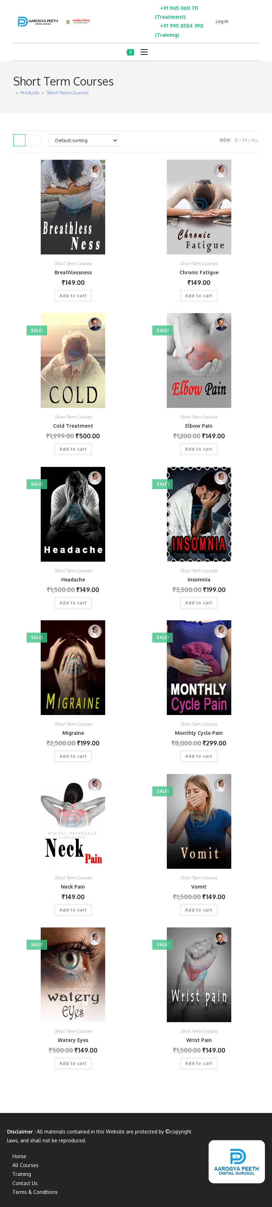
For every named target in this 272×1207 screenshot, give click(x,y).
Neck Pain (73, 887)
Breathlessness (73, 272)
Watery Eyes (73, 1040)
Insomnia (199, 579)
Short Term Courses (67, 92)
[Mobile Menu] (141, 52)
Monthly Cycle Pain (199, 733)
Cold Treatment (73, 426)
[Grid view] (19, 140)
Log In (222, 21)
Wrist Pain (199, 1040)
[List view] (35, 140)
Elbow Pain (198, 426)
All (255, 140)
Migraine (73, 733)
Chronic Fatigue (199, 272)
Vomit (198, 887)
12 (236, 140)
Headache (73, 579)
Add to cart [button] (73, 295)
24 (244, 140)
